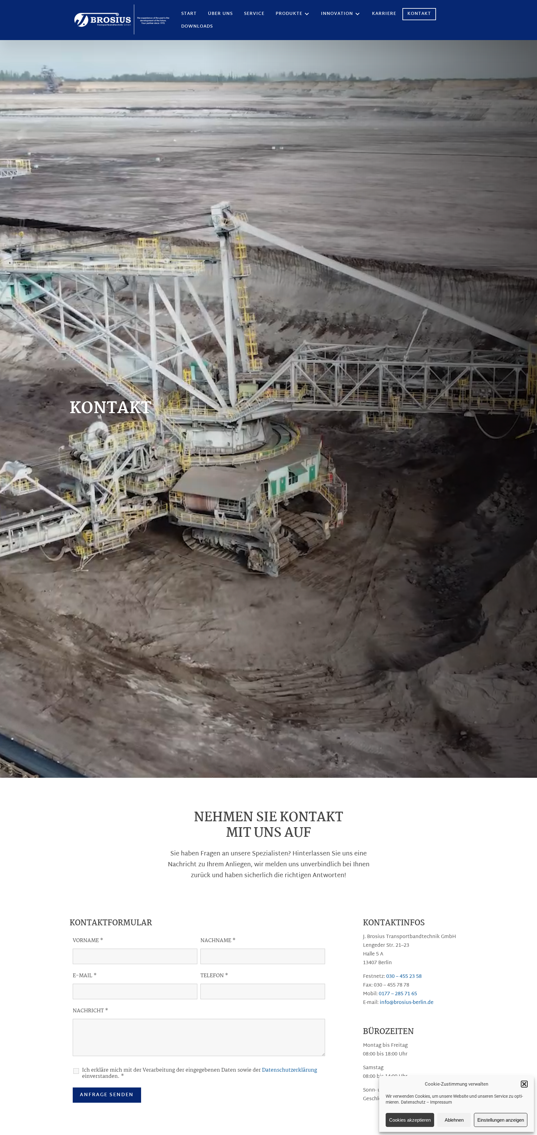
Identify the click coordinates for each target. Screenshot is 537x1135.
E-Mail (85, 976)
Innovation (337, 14)
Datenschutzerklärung (289, 1070)
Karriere (384, 14)
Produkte (289, 14)
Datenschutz (413, 1102)
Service (254, 14)
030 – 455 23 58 (404, 976)
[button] (524, 1084)
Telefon (214, 976)
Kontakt (419, 14)
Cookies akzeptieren (410, 1120)
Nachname (218, 941)
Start (189, 14)
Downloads (197, 26)
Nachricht (90, 1011)
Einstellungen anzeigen (500, 1120)
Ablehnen (454, 1120)
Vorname (88, 941)
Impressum (441, 1102)
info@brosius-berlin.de (407, 1002)
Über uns (220, 14)
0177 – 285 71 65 (398, 994)
